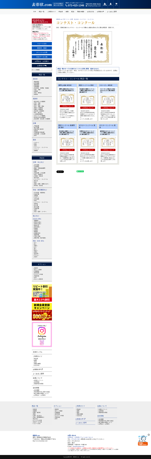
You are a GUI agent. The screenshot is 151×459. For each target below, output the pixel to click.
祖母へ (36, 252)
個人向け (36, 216)
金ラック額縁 (38, 269)
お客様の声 (100, 11)
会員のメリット (38, 380)
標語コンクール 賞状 (86, 85)
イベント (36, 149)
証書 (34, 123)
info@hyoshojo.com (78, 446)
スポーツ (36, 142)
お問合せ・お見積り (42, 61)
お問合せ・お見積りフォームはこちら (80, 437)
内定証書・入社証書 (39, 134)
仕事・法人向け (38, 162)
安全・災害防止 (38, 174)
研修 (35, 171)
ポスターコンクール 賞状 (87, 126)
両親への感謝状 (38, 109)
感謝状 (35, 99)
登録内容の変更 (38, 383)
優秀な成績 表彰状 (65, 85)
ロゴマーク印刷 (38, 274)
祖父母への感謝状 (39, 111)
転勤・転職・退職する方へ (41, 184)
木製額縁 (36, 271)
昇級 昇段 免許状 (39, 129)
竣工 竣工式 (38, 112)
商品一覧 (41, 11)
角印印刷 (36, 272)
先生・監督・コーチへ (40, 211)
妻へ (35, 249)
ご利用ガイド (51, 11)
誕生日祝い (37, 227)
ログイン (111, 5)
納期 (67, 11)
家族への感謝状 (38, 107)
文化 (35, 145)
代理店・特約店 (38, 176)
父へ (35, 242)
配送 (72, 11)
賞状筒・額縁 (42, 48)
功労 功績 (37, 89)
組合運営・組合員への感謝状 (42, 118)
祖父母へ (36, 253)
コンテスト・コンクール (41, 147)
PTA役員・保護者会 (39, 192)
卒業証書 (36, 126)
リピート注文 (42, 44)
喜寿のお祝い (38, 222)
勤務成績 (36, 85)
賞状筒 (36, 268)
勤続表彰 (36, 81)
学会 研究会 (38, 92)
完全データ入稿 (41, 57)
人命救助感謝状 (38, 114)
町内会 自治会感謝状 (40, 117)
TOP (34, 11)
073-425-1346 (76, 439)
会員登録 (105, 5)
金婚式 (36, 230)
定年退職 (36, 83)
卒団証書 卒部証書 (39, 132)
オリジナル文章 (41, 52)
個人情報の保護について (41, 393)
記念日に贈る (37, 219)
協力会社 (36, 177)
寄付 (35, 182)
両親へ (36, 245)
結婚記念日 (37, 233)
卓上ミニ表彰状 (38, 279)
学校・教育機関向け (40, 190)
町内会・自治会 (38, 185)
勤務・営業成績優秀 (39, 168)
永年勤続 (36, 166)
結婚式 (36, 228)
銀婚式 (36, 231)
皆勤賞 (36, 91)
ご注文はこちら (67, 106)
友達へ (36, 256)
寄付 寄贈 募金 (39, 106)
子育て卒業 (37, 236)
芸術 (35, 144)
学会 (35, 200)
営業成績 (36, 86)
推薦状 (36, 150)
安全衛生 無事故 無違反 (41, 88)
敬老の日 (36, 225)
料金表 (61, 11)
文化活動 (36, 199)
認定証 (36, 130)
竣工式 (36, 180)
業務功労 (36, 169)
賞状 (34, 140)
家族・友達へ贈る (38, 241)
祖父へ (36, 250)
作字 (35, 277)
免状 (35, 210)
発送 (35, 362)
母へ (35, 244)
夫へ (35, 247)
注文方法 (36, 365)
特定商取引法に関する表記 (42, 392)
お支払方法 (90, 11)
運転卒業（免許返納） (40, 238)
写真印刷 (36, 276)
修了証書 (36, 127)
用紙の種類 (80, 11)
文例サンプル (37, 352)
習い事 (36, 205)
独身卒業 (36, 234)
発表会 (36, 94)
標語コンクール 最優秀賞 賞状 (66, 126)
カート (116, 5)
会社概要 (36, 390)
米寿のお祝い (38, 223)
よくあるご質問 (112, 11)
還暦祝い (36, 220)
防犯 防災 (37, 104)
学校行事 (36, 194)
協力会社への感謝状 (39, 101)
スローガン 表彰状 (105, 85)
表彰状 (35, 79)
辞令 (35, 135)
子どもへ (36, 255)
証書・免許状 (36, 412)
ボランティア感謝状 (39, 115)
